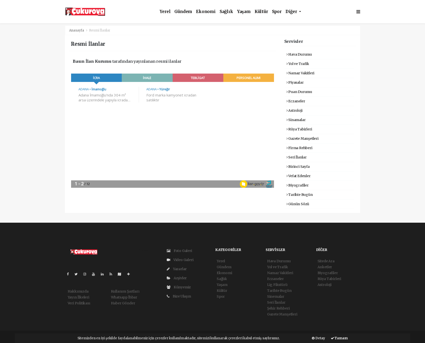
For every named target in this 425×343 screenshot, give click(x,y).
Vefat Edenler (299, 176)
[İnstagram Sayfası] (86, 274)
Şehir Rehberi (278, 308)
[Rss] (112, 274)
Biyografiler (298, 185)
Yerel (165, 11)
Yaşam (244, 11)
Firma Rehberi (300, 148)
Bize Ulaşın (181, 296)
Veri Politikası (79, 303)
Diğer (292, 11)
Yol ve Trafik (298, 64)
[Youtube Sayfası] (95, 274)
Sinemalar (275, 296)
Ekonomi (206, 11)
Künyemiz (182, 287)
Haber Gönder (123, 303)
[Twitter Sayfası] (78, 274)
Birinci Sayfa (298, 166)
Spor (277, 11)
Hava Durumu (300, 54)
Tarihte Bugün (300, 194)
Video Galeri (183, 260)
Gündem (183, 11)
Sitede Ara (326, 261)
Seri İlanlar (297, 157)
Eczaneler (296, 101)
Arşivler (180, 278)
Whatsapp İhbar (124, 297)
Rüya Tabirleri (300, 129)
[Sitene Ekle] (130, 274)
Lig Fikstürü (277, 284)
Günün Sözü (298, 204)
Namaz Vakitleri (301, 73)
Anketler (325, 267)
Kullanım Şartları (125, 291)
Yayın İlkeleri (78, 297)
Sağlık (226, 11)
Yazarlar (179, 269)
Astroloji (295, 110)
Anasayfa (77, 30)
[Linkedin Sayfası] (104, 274)
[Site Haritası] (121, 274)
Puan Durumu (300, 92)
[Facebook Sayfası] (70, 274)
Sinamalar (296, 120)
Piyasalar (296, 82)
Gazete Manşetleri (303, 138)
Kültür (261, 11)
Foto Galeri (182, 251)
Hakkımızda (78, 291)
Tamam (341, 338)
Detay (320, 338)
